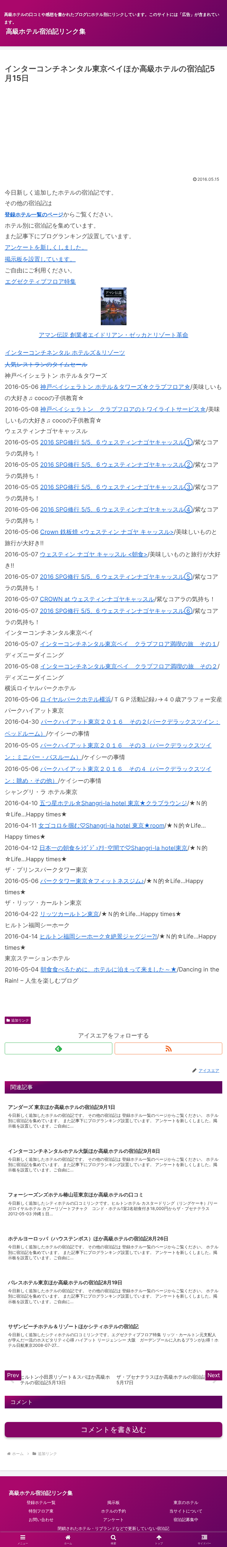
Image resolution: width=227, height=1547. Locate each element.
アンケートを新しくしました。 (46, 247)
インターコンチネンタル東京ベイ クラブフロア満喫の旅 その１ (128, 643)
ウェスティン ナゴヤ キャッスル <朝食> (93, 554)
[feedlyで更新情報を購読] (58, 1048)
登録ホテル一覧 (41, 1502)
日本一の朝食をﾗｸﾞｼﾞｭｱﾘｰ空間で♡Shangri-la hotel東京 (113, 847)
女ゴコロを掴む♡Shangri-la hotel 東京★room (101, 825)
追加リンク (20, 1020)
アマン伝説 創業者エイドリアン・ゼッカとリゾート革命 (113, 334)
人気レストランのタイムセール (46, 364)
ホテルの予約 (113, 1510)
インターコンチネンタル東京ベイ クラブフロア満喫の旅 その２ (129, 666)
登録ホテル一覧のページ (34, 214)
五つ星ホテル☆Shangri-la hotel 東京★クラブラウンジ (113, 803)
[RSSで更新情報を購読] (168, 1048)
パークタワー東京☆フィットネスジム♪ (92, 881)
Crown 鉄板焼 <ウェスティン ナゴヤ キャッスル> (107, 531)
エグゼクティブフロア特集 (40, 281)
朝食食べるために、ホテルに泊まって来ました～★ (108, 969)
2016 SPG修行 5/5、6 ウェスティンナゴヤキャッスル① (116, 442)
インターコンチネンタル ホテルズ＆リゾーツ (65, 352)
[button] (210, 1091)
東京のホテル (186, 1502)
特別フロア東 (41, 1510)
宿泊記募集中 (186, 1519)
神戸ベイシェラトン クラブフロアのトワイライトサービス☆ (123, 409)
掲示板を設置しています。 (40, 259)
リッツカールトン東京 (69, 914)
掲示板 (113, 1502)
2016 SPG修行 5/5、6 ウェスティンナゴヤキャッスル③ (116, 487)
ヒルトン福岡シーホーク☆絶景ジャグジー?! (98, 936)
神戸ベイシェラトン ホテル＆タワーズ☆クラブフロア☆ (115, 386)
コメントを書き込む (114, 1429)
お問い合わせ (41, 1519)
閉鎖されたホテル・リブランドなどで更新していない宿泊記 (113, 1528)
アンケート (113, 1519)
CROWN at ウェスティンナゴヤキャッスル (97, 599)
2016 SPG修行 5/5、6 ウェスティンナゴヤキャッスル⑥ (116, 610)
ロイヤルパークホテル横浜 (75, 699)
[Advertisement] (113, 129)
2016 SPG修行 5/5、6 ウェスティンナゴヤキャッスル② (116, 464)
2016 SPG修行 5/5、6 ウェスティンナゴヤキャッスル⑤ (116, 576)
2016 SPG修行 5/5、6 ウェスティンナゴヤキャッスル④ (116, 509)
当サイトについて (185, 1510)
